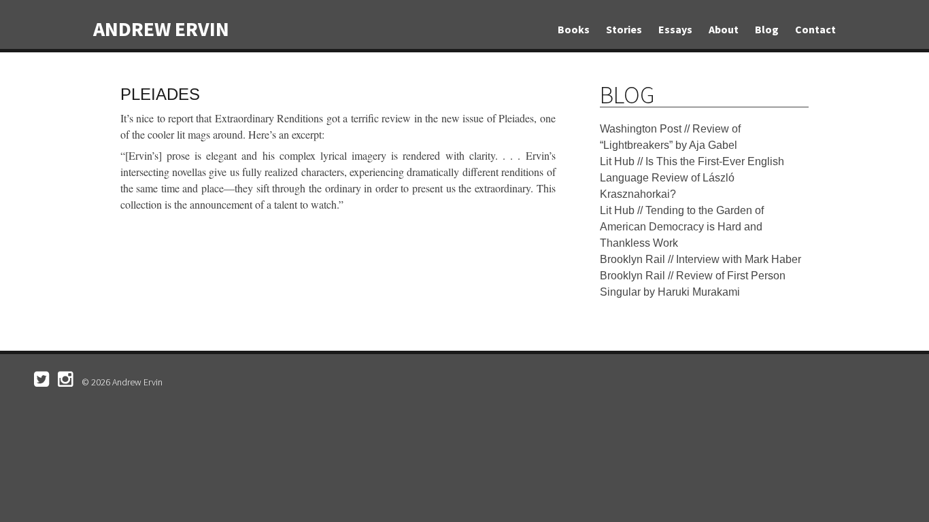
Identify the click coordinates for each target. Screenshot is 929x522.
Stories (624, 29)
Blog (767, 29)
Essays (675, 29)
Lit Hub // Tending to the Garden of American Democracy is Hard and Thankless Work (682, 227)
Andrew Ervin (161, 28)
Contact (815, 29)
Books (574, 29)
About (724, 29)
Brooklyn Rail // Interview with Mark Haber (700, 259)
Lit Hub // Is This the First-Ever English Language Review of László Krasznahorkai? (692, 178)
